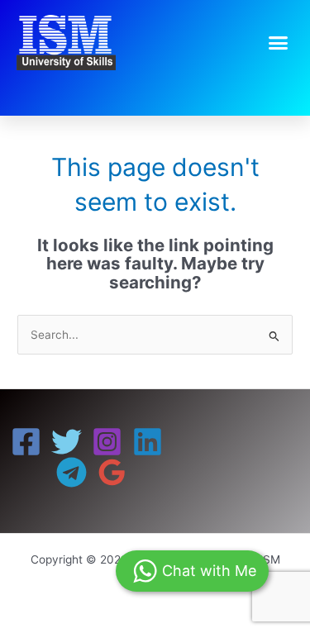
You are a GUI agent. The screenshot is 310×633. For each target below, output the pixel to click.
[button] (278, 43)
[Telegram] (71, 472)
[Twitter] (66, 441)
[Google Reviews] (112, 472)
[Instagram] (107, 441)
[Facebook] (26, 441)
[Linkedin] (147, 441)
